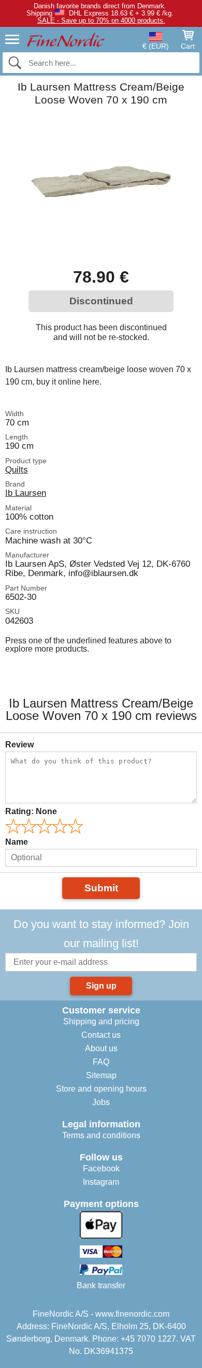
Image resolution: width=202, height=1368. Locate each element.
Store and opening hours (101, 1088)
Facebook (101, 1168)
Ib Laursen (25, 493)
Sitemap (101, 1075)
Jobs (101, 1102)
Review (19, 744)
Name (16, 841)
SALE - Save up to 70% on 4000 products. (101, 20)
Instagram (101, 1182)
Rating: (31, 811)
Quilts (16, 469)
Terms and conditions (101, 1135)
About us (101, 1048)
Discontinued (101, 301)
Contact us (101, 1035)
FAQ (101, 1061)
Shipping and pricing (101, 1021)
